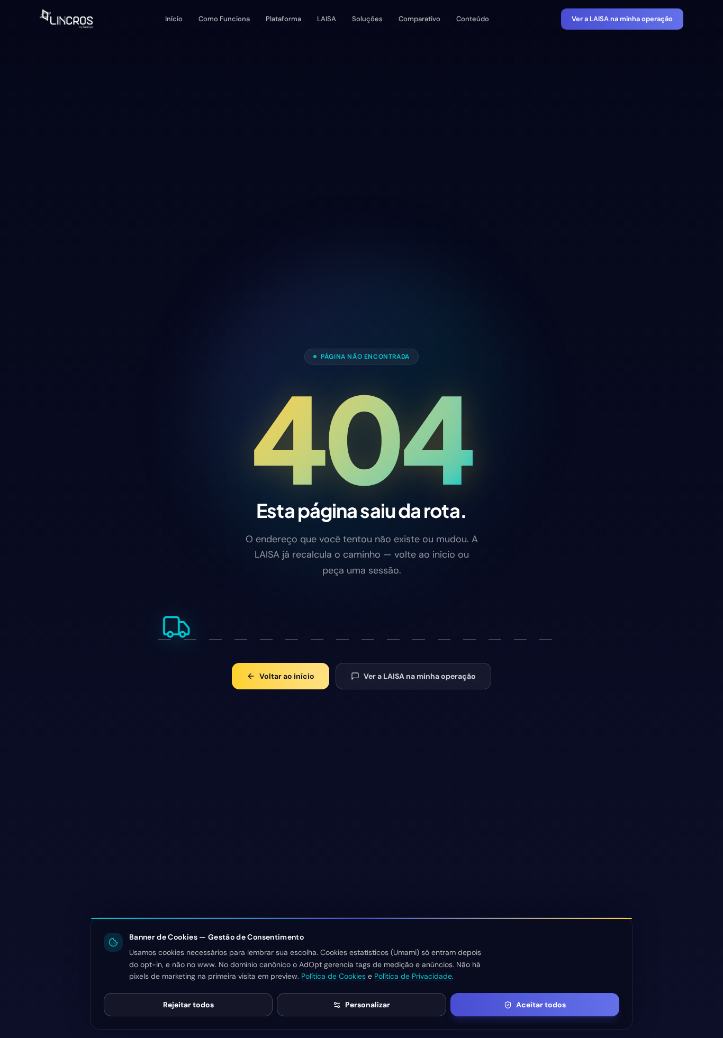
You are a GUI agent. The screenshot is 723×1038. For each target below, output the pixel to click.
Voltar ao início (286, 676)
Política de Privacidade (413, 976)
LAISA (326, 18)
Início (174, 18)
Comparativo (419, 18)
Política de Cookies (333, 976)
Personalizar (367, 1004)
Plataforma (283, 18)
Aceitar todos (541, 1004)
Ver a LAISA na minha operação (622, 18)
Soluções (367, 18)
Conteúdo (472, 18)
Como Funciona (224, 18)
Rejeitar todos (188, 1004)
